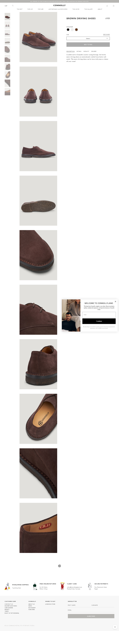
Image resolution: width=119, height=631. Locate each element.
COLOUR (69, 27)
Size (67, 34)
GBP (6, 5)
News (30, 606)
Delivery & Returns (11, 606)
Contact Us (9, 604)
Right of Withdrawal (12, 613)
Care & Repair (9, 608)
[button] (68, 29)
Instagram (32, 608)
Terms (7, 611)
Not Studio (30, 625)
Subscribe (31, 609)
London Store (50, 604)
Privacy (7, 609)
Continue (99, 321)
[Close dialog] (115, 301)
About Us (31, 604)
